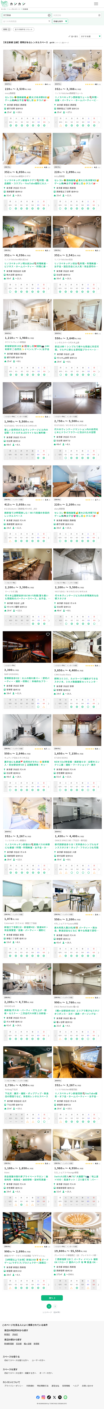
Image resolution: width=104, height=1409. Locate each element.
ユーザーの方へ (38, 1360)
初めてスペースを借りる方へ (16, 1360)
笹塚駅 (36, 1343)
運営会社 (55, 1385)
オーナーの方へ (46, 1373)
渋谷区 (15, 1334)
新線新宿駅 (9, 1343)
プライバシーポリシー (13, 1385)
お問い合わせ (87, 1385)
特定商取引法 (42, 1385)
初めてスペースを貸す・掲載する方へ (20, 1373)
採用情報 (66, 1385)
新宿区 (7, 1334)
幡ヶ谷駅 (27, 1343)
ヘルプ (76, 1385)
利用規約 (30, 1385)
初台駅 (19, 1343)
